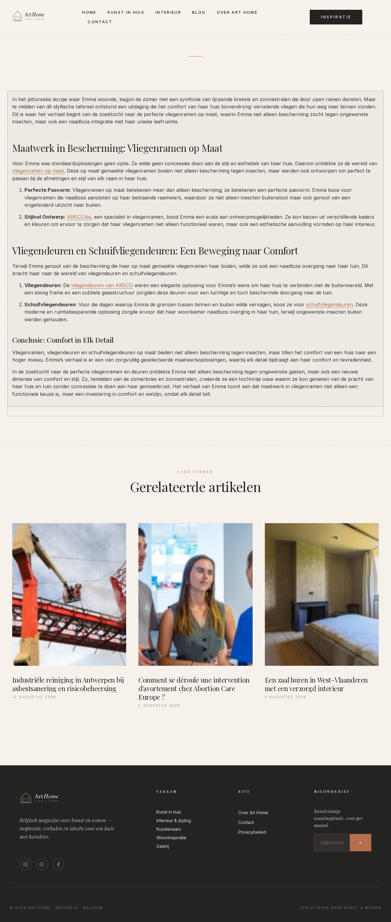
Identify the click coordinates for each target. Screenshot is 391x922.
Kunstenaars (168, 829)
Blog (199, 12)
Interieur (168, 12)
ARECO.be (79, 217)
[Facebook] (58, 864)
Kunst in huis (126, 12)
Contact (100, 21)
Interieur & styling (173, 820)
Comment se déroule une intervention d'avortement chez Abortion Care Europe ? (193, 688)
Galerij (162, 846)
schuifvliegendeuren (329, 304)
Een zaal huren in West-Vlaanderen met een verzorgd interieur (316, 684)
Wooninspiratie (171, 837)
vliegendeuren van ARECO (102, 285)
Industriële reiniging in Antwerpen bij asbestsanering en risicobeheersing (68, 684)
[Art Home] (37, 21)
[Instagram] (25, 864)
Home (89, 12)
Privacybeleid (252, 832)
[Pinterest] (42, 864)
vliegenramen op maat (38, 171)
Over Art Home (237, 12)
